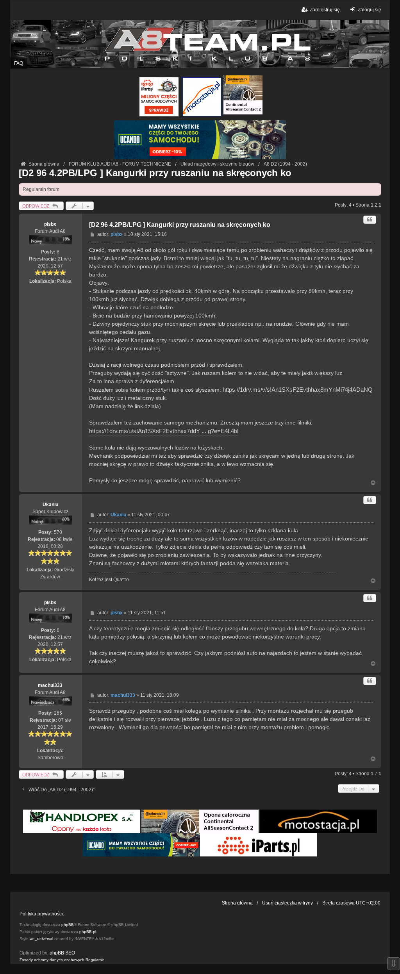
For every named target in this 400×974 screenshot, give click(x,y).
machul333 (50, 685)
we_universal (41, 939)
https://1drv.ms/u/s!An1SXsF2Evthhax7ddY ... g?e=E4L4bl (163, 431)
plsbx (50, 224)
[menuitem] (52, 959)
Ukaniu (50, 504)
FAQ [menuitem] (18, 63)
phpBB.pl (87, 931)
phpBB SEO (62, 953)
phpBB (67, 924)
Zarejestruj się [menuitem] (325, 9)
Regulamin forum (41, 189)
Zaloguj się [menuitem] (369, 9)
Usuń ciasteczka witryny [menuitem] (287, 903)
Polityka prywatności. (42, 914)
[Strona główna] (200, 44)
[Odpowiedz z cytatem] (369, 220)
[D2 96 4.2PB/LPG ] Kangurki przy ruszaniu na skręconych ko (155, 173)
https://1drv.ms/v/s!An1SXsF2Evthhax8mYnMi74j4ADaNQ (298, 389)
